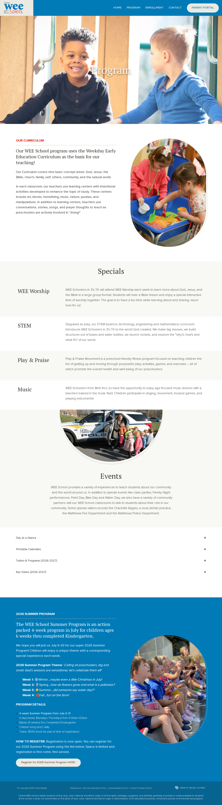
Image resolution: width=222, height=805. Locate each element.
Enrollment (154, 8)
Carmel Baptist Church (118, 788)
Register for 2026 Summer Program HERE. (48, 762)
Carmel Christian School (141, 788)
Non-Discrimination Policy (94, 788)
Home (117, 8)
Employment (75, 788)
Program (133, 8)
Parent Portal (203, 8)
